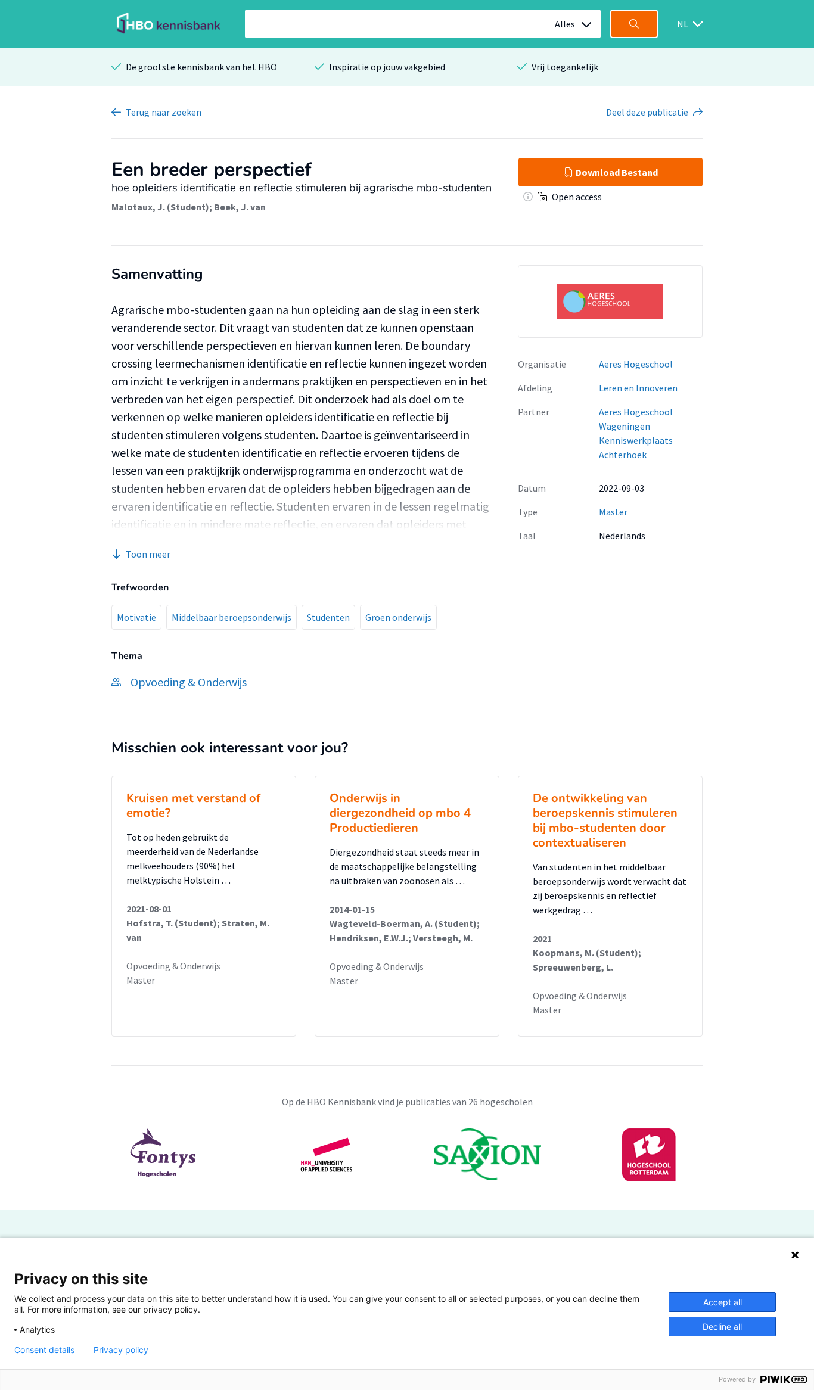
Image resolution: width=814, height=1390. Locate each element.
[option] (407, 1154)
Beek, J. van (240, 207)
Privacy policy (121, 1350)
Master (613, 511)
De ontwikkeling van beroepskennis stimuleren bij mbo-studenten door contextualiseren (605, 820)
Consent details (44, 1350)
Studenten (328, 617)
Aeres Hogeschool (636, 364)
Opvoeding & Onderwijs (173, 966)
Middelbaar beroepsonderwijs (231, 617)
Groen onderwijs (398, 617)
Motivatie (136, 617)
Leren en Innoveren (638, 388)
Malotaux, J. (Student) (160, 207)
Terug (163, 112)
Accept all (722, 1302)
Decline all (722, 1326)
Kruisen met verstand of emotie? (193, 805)
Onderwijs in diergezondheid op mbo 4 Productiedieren (400, 813)
